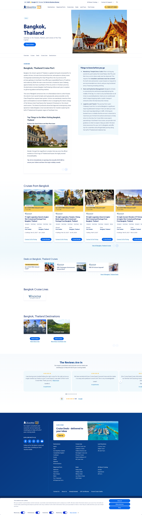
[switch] (38, 512)
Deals (37, 55)
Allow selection (120, 504)
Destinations (52, 55)
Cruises (32, 55)
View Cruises (30, 44)
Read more (56, 380)
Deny (119, 507)
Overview (26, 55)
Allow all (119, 501)
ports (26, 18)
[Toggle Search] (117, 2)
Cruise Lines (44, 55)
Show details (73, 513)
